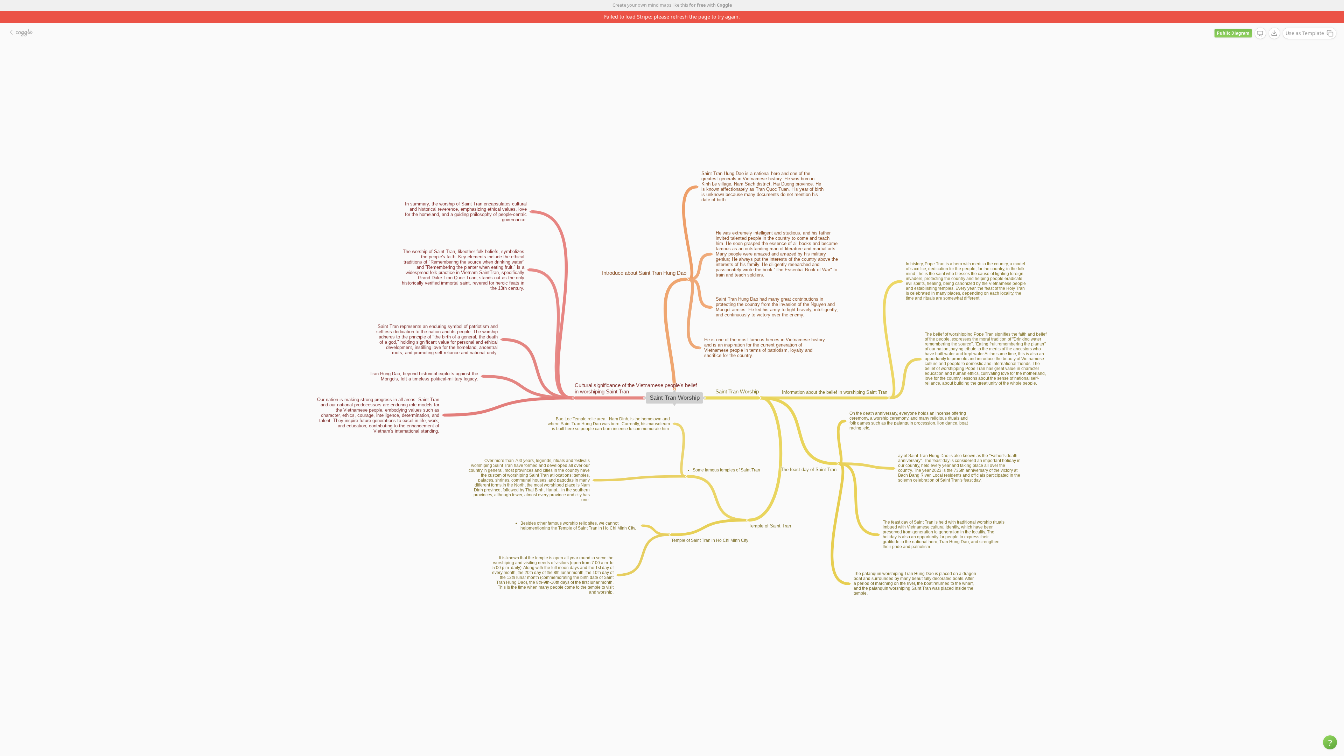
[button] (1330, 742)
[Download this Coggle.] (1274, 21)
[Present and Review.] (1260, 21)
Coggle (724, 5)
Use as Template (1305, 21)
